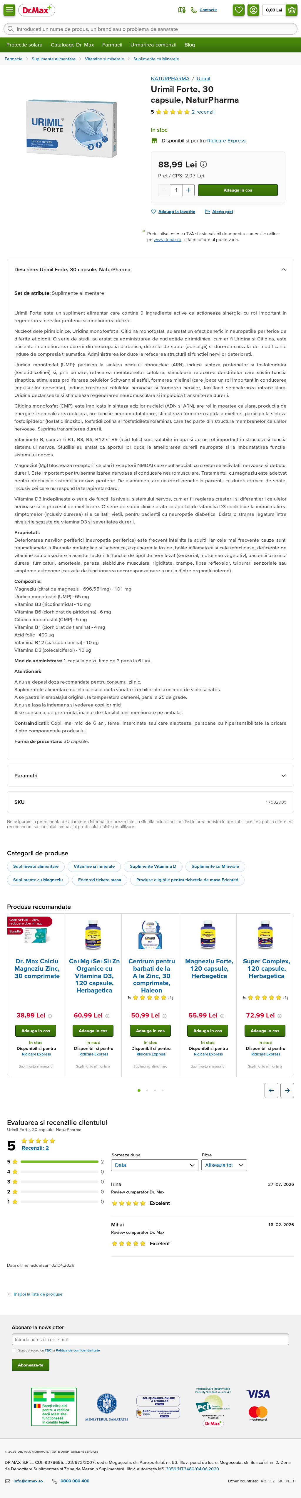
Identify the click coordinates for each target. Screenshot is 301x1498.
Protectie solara (24, 44)
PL (288, 1481)
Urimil (203, 78)
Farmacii (112, 44)
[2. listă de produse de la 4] (147, 1090)
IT (294, 1481)
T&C (48, 1350)
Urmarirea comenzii (153, 44)
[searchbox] (150, 29)
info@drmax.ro (28, 1480)
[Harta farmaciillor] (181, 10)
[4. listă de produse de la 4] (162, 1090)
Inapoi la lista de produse (38, 1293)
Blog (190, 44)
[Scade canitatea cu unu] (164, 190)
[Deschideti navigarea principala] (9, 10)
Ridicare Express (36, 1054)
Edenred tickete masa (99, 879)
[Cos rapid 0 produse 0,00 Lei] (291, 10)
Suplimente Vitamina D (153, 866)
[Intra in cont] (253, 10)
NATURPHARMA (170, 78)
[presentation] (35, 935)
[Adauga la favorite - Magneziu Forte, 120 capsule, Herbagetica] (230, 921)
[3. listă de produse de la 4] (155, 1090)
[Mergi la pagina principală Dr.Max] (36, 10)
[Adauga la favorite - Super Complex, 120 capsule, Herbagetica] (287, 921)
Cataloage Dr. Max (72, 44)
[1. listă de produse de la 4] (139, 1090)
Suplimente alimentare (35, 866)
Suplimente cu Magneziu (38, 879)
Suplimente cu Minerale (215, 866)
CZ (272, 1481)
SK (280, 1481)
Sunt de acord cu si (59, 1350)
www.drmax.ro (167, 239)
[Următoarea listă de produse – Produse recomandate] (287, 1090)
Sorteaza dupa (126, 1154)
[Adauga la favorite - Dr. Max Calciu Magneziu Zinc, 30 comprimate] (57, 921)
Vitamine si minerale (94, 866)
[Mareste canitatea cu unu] (189, 190)
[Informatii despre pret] (203, 164)
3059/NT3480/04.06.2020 (192, 1468)
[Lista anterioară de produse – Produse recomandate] (271, 1090)
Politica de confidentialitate (78, 1350)
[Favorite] (239, 10)
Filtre (207, 1154)
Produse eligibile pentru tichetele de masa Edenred (187, 879)
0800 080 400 (75, 1480)
